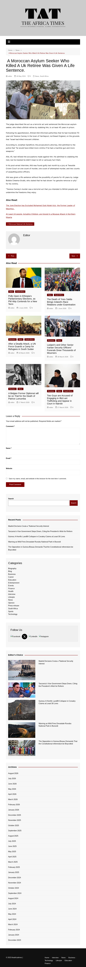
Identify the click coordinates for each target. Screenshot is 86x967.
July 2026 (12, 778)
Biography (12, 568)
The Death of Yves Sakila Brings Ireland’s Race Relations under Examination (61, 302)
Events (11, 586)
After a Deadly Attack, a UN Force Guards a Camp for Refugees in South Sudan (22, 346)
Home (47, 958)
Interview (11, 594)
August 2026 (13, 773)
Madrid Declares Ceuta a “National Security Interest (28, 526)
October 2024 (13, 888)
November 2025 (14, 820)
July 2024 (12, 904)
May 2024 (12, 914)
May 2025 (12, 851)
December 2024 (14, 878)
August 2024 (13, 898)
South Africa (44, 76)
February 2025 (14, 867)
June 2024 (12, 909)
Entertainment (13, 583)
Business (12, 339)
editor (10, 76)
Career (11, 577)
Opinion (11, 603)
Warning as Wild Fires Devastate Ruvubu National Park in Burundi (34, 542)
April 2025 (12, 857)
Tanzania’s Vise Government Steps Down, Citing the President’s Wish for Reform (40, 531)
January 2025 (13, 872)
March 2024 (13, 924)
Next (73, 256)
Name (9, 448)
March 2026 (13, 799)
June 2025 (12, 846)
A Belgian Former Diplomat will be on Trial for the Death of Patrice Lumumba (23, 396)
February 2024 (14, 930)
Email (8, 458)
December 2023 (14, 940)
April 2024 (12, 919)
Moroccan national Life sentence (21, 224)
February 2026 (14, 805)
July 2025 (12, 841)
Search (11, 499)
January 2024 (13, 935)
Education (12, 580)
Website (9, 468)
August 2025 (13, 836)
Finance (11, 588)
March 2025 (13, 862)
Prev (12, 256)
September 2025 (14, 831)
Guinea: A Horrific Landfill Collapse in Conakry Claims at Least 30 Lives (36, 536)
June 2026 (12, 784)
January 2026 (13, 810)
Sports (10, 611)
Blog (10, 571)
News (37, 76)
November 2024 (14, 883)
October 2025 (13, 825)
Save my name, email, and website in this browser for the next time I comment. (37, 479)
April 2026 (12, 794)
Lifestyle (11, 597)
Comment (10, 426)
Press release (13, 606)
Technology (12, 614)
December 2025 (14, 815)
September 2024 (14, 893)
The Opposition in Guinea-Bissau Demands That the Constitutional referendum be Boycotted (40, 548)
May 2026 (12, 789)
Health (10, 591)
